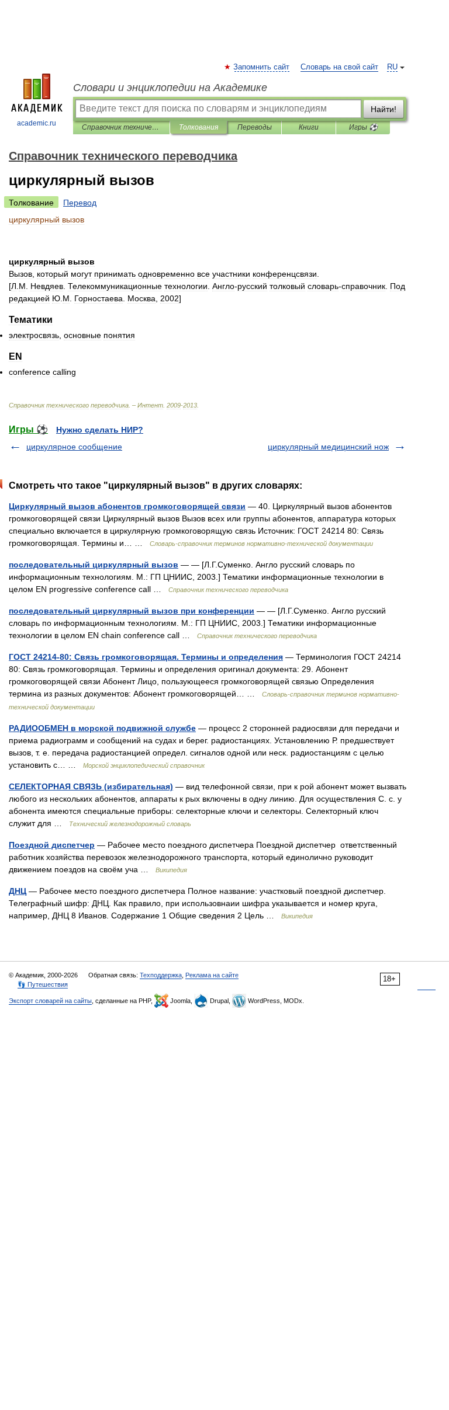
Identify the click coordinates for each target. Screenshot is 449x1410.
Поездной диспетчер (52, 845)
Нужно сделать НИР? (99, 429)
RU (392, 67)
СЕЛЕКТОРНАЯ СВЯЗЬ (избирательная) (91, 786)
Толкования (198, 127)
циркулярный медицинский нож (328, 446)
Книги (309, 127)
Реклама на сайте (212, 975)
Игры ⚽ (363, 127)
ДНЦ (17, 891)
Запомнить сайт (261, 67)
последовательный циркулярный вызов (93, 564)
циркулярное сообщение (74, 446)
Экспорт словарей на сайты (50, 1000)
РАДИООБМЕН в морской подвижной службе (102, 728)
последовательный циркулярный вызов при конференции (131, 610)
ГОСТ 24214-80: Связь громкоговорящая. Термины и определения (146, 657)
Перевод (79, 202)
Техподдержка (161, 975)
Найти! (383, 109)
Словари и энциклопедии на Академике (170, 87)
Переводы (254, 127)
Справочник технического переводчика (121, 127)
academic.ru (36, 123)
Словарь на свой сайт (339, 67)
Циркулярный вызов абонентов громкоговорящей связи (127, 506)
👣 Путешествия (43, 984)
